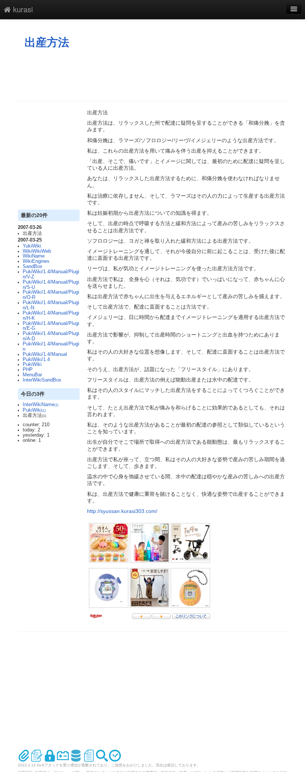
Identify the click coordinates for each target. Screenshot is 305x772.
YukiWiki (32, 246)
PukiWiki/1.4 (36, 359)
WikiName (34, 256)
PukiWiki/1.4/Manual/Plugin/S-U (51, 285)
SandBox (32, 266)
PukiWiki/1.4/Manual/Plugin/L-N (51, 305)
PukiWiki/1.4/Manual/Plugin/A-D (51, 336)
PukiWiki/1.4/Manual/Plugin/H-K (51, 315)
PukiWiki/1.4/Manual (45, 354)
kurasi (22, 9)
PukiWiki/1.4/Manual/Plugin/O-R (51, 295)
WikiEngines (36, 261)
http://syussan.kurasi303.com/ (122, 511)
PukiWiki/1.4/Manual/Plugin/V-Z (51, 274)
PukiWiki (32, 364)
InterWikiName (40, 404)
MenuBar (32, 374)
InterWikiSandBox (42, 380)
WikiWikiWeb (37, 251)
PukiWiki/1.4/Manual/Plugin (51, 346)
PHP (28, 369)
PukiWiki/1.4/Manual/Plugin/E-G (51, 326)
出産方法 (47, 42)
